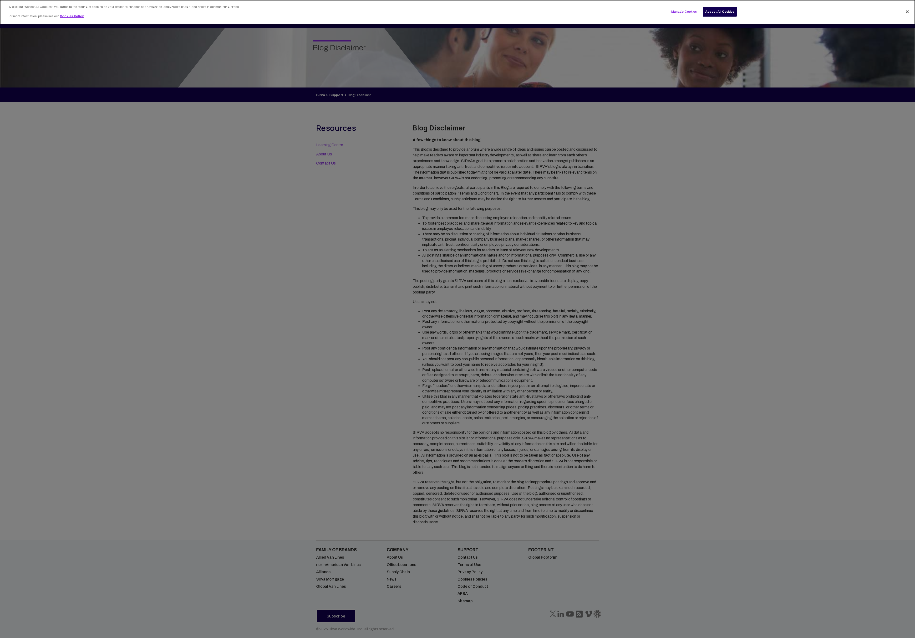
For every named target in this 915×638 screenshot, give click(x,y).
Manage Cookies (684, 11)
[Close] (907, 11)
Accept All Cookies (719, 11)
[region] (457, 12)
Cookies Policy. (72, 16)
